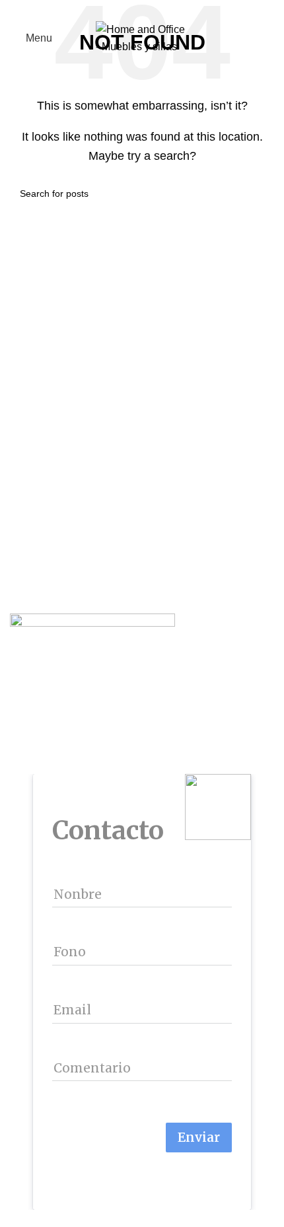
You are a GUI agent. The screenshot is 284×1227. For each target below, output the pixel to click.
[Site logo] (142, 37)
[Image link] (92, 635)
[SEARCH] (259, 193)
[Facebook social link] (112, 9)
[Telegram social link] (172, 9)
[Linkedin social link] (157, 9)
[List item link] (142, 705)
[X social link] (127, 9)
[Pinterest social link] (142, 9)
